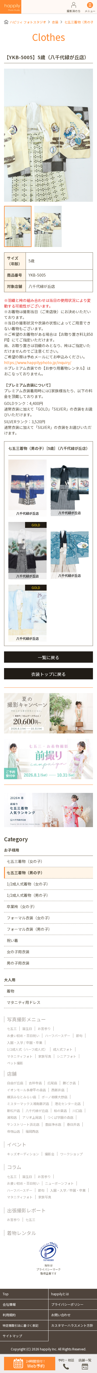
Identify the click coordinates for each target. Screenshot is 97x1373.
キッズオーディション (23, 1154)
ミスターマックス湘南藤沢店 (28, 1103)
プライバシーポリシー (67, 1304)
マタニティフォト (20, 1056)
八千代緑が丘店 (37, 1110)
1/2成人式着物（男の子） (28, 895)
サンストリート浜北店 (23, 1124)
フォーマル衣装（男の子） (29, 929)
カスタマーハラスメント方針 (72, 1325)
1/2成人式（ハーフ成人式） (27, 1049)
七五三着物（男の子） (80, 22)
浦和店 (12, 1117)
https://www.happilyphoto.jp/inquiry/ (37, 362)
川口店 (77, 1110)
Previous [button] (10, 131)
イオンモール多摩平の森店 (26, 1090)
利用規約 (9, 1314)
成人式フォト (62, 1049)
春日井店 (73, 1124)
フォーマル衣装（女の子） (29, 917)
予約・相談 (66, 1360)
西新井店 (57, 1090)
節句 (79, 1035)
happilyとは (60, 1293)
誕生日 (27, 1028)
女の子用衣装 (18, 951)
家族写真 (44, 1056)
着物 (10, 991)
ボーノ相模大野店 (54, 1097)
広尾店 (52, 1083)
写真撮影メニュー (26, 1019)
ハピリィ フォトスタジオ (28, 22)
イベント (16, 1144)
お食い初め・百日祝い (23, 1035)
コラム (14, 1166)
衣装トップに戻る (48, 674)
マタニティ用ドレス (23, 1002)
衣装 (55, 22)
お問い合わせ (61, 1314)
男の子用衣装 (18, 963)
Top (6, 1293)
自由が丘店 (15, 1083)
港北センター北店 (68, 1103)
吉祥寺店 (35, 1083)
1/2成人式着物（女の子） (28, 884)
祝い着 (12, 940)
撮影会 (49, 1154)
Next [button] (87, 131)
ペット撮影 (15, 1063)
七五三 (12, 1028)
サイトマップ (12, 1335)
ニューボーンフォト (59, 1183)
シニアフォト (66, 1056)
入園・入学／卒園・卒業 (68, 1190)
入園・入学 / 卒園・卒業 (24, 1042)
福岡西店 (32, 1131)
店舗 (12, 1073)
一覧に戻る (48, 657)
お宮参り (44, 1028)
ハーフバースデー (57, 1035)
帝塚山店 (13, 1131)
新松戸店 (13, 1110)
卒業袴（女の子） (22, 906)
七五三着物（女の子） (25, 861)
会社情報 (9, 1304)
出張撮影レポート (26, 1210)
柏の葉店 (60, 1110)
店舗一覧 (84, 1360)
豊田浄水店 (53, 1124)
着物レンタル (21, 1232)
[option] (48, 135)
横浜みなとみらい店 (21, 1097)
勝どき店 (69, 1083)
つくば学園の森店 (60, 1117)
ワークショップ (71, 1154)
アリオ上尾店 (32, 1117)
